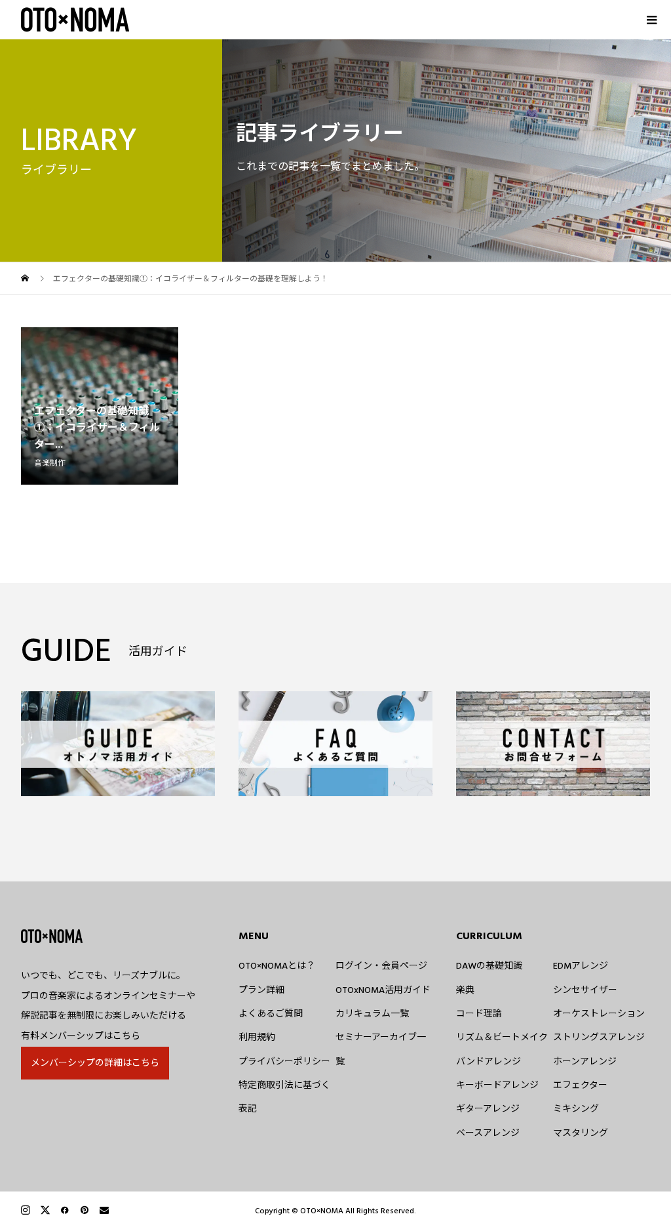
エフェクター (580, 1085)
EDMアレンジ (580, 966)
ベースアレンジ (488, 1133)
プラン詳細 (261, 990)
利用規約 (257, 1037)
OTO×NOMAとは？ (277, 966)
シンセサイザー (585, 990)
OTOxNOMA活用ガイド (383, 990)
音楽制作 (50, 463)
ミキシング (576, 1109)
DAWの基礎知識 (489, 966)
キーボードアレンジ (497, 1085)
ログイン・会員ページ (381, 966)
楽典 (465, 990)
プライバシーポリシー (284, 1061)
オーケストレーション (599, 1013)
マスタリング (580, 1133)
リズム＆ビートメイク (502, 1037)
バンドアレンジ (488, 1061)
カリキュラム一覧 (372, 1013)
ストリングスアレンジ (599, 1037)
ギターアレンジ (488, 1109)
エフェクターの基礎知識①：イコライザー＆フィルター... (97, 428)
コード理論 (479, 1013)
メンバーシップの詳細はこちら (95, 1063)
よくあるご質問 (271, 1013)
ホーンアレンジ (585, 1061)
